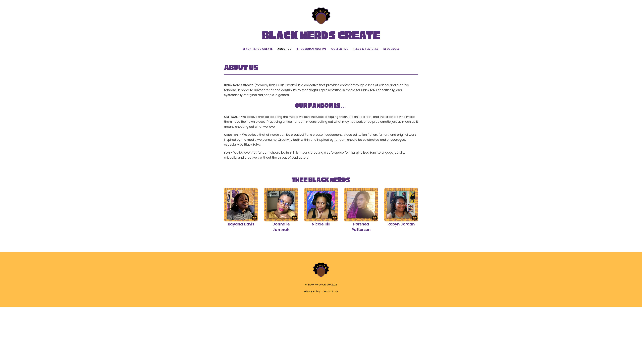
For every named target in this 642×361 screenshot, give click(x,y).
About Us (284, 49)
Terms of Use (330, 291)
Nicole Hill (321, 224)
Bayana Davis (241, 224)
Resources (391, 49)
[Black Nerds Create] (321, 277)
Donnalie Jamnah (281, 226)
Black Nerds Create (257, 49)
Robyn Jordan (401, 224)
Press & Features (366, 49)
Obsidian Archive (313, 49)
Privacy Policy (312, 291)
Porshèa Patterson (360, 226)
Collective (339, 49)
